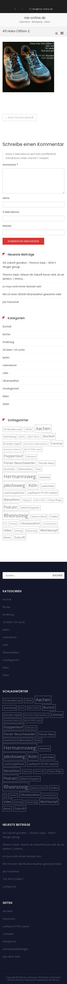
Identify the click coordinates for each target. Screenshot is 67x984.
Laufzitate (8, 933)
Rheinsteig (16, 515)
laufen (6, 357)
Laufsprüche (9, 886)
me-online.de (35, 17)
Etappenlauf (13, 456)
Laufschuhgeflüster (14, 492)
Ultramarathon (11, 380)
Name (6, 198)
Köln (33, 485)
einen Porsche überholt (21, 117)
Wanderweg (31, 531)
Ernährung (8, 342)
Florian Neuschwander (19, 463)
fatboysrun (31, 456)
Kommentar (10, 164)
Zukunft (19, 537)
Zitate (6, 404)
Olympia (27, 500)
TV (4, 524)
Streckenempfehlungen (15, 949)
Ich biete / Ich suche (14, 349)
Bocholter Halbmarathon (36, 444)
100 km (28, 429)
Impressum (9, 918)
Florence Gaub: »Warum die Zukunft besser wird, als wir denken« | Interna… (33, 276)
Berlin (22, 436)
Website (7, 225)
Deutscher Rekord (12, 449)
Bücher (6, 334)
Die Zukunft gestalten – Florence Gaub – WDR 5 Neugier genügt (29, 264)
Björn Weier (34, 436)
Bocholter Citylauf (12, 443)
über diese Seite (11, 956)
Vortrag (18, 530)
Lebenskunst (10, 365)
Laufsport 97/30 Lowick (42, 492)
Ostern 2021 (39, 500)
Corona (56, 443)
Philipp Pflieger (55, 500)
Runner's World (39, 516)
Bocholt (7, 326)
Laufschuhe (47, 486)
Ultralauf (13, 524)
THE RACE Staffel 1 (13, 879)
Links (5, 373)
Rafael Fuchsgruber (30, 507)
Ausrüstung (10, 436)
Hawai (38, 469)
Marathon (11, 499)
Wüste (7, 537)
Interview (45, 477)
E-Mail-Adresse (11, 212)
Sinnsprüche (9, 941)
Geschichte (9, 469)
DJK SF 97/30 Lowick (33, 449)
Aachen (43, 428)
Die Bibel (8, 911)
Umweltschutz (50, 524)
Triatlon (54, 516)
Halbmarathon (25, 469)
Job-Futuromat (11, 302)
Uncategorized (11, 388)
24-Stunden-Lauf (12, 429)
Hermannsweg (20, 476)
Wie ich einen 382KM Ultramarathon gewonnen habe (32, 294)
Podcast (10, 506)
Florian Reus (46, 463)
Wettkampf (49, 530)
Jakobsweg (14, 485)
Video (6, 396)
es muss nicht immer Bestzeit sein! (22, 286)
